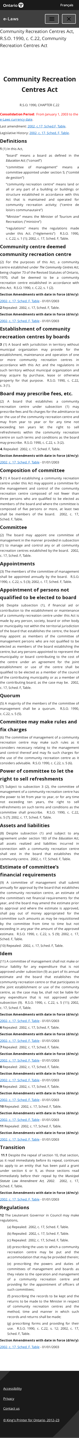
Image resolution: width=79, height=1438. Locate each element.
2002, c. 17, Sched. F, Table (49, 133)
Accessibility (12, 1388)
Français (66, 5)
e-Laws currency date (16, 119)
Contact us (11, 1408)
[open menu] (52, 19)
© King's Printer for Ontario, (31, 1420)
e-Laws (11, 18)
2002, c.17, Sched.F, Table (46, 126)
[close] (69, 19)
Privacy (8, 1398)
